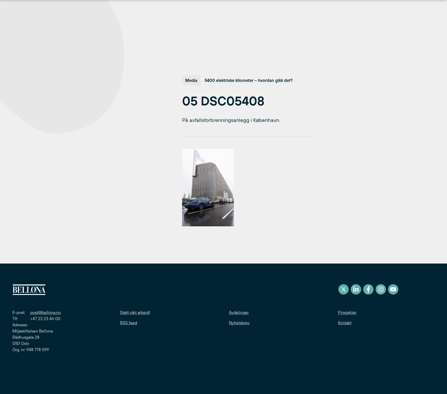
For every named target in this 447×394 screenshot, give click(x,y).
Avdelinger (239, 312)
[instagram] (381, 289)
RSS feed (128, 322)
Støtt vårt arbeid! (135, 312)
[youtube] (393, 289)
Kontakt (345, 322)
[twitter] (343, 289)
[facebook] (368, 289)
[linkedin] (356, 289)
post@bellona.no (45, 312)
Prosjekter (347, 312)
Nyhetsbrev (239, 322)
